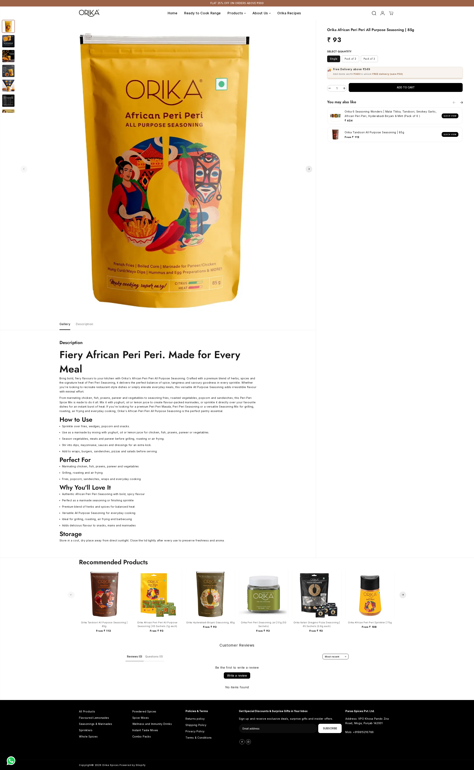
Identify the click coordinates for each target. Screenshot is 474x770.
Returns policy (195, 718)
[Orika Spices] (89, 13)
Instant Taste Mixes (145, 730)
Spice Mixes (140, 717)
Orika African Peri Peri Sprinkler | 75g (370, 622)
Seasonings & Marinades (95, 723)
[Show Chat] (12, 760)
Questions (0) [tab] (154, 656)
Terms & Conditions (199, 737)
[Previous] (24, 169)
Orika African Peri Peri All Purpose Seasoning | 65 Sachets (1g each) (157, 624)
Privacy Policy (195, 731)
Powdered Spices (144, 711)
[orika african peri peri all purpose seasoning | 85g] (166, 169)
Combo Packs (141, 736)
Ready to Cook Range (202, 13)
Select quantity (339, 51)
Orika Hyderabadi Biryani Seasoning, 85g (210, 622)
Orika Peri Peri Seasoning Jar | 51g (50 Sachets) (263, 624)
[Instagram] (248, 742)
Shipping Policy (196, 725)
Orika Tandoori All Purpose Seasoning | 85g (104, 624)
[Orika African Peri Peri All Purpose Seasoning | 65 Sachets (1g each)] (157, 594)
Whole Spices (88, 736)
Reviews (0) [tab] (134, 656)
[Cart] (391, 13)
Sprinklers (86, 730)
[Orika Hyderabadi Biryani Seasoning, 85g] (210, 594)
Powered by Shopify (133, 765)
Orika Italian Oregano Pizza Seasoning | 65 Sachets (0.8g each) (317, 624)
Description (84, 324)
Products (236, 13)
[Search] (374, 13)
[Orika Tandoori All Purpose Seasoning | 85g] (104, 594)
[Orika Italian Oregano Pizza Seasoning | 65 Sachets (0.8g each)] (316, 594)
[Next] (309, 169)
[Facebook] (242, 742)
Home (173, 13)
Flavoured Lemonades (94, 717)
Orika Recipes (289, 13)
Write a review (237, 675)
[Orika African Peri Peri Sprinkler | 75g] (370, 594)
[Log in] (382, 13)
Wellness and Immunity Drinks (152, 723)
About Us (260, 13)
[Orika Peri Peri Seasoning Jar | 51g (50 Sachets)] (263, 594)
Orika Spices (110, 765)
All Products (87, 711)
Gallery (64, 324)
